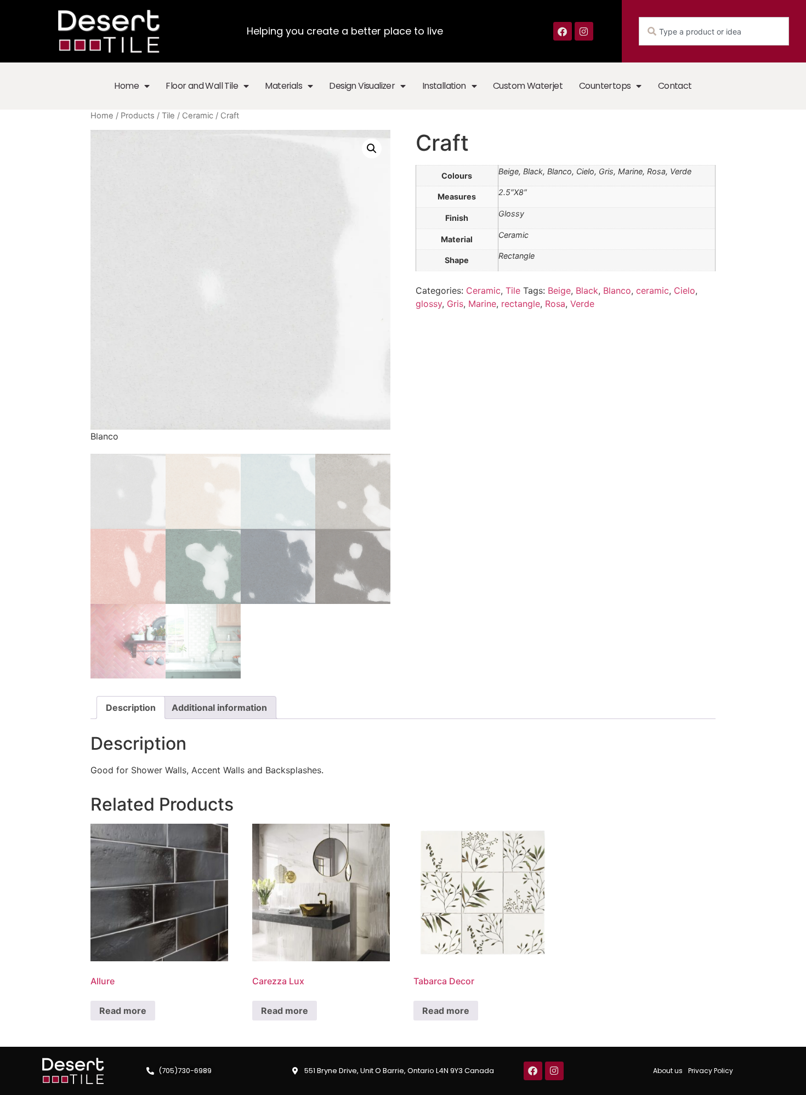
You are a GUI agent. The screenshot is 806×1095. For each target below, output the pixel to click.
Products (138, 116)
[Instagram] (584, 31)
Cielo (684, 290)
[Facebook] (562, 31)
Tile (168, 116)
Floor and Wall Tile (202, 85)
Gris (455, 303)
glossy (429, 303)
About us (668, 1070)
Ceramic (197, 116)
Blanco (617, 290)
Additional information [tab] (219, 707)
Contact (675, 85)
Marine (482, 303)
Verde (582, 303)
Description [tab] (131, 707)
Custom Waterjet (528, 85)
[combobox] (714, 31)
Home (126, 85)
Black (587, 290)
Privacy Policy (710, 1070)
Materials (283, 85)
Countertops (605, 85)
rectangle (520, 303)
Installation (444, 85)
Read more (122, 1010)
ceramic (652, 290)
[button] (372, 148)
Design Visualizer (362, 85)
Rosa (555, 303)
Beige (559, 290)
